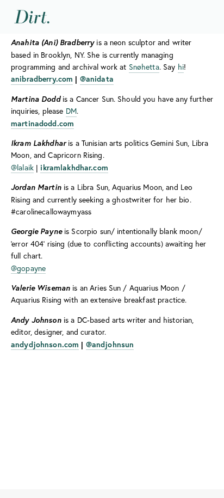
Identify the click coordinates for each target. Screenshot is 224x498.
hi (181, 67)
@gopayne (28, 268)
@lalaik (22, 168)
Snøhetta (144, 67)
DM (71, 111)
